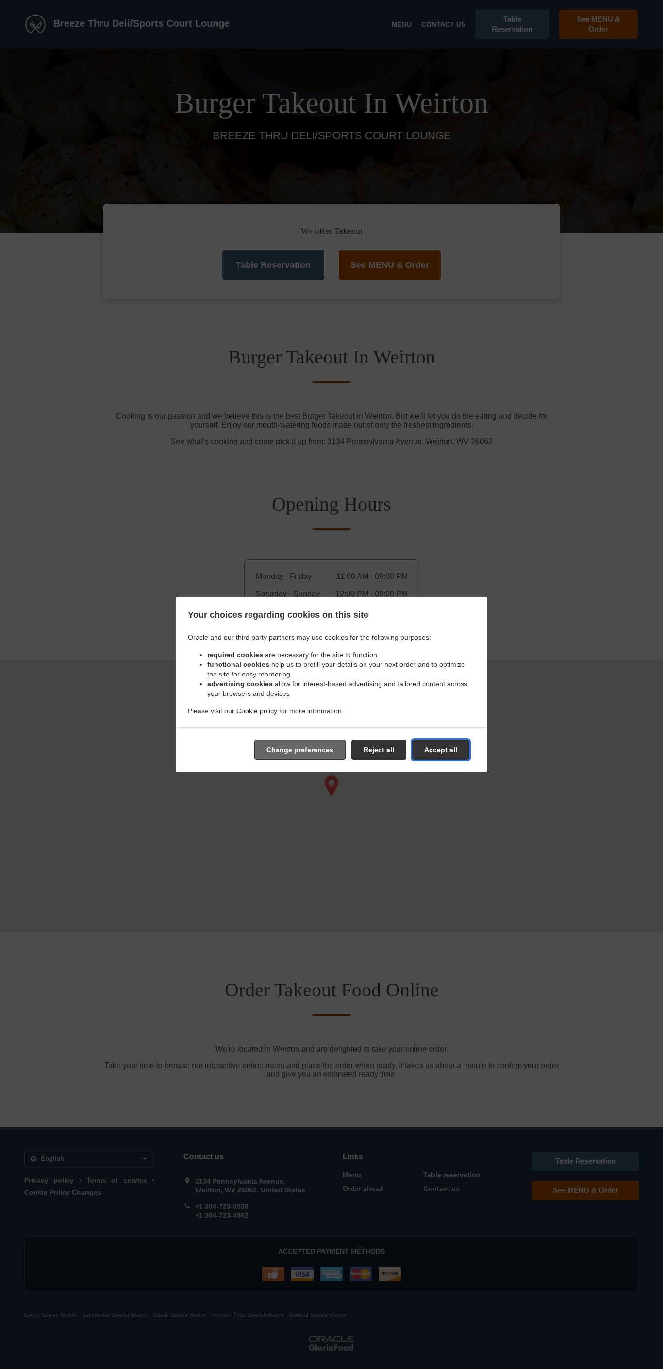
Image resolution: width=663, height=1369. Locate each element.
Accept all (440, 750)
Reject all (379, 750)
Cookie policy (256, 711)
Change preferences (299, 750)
